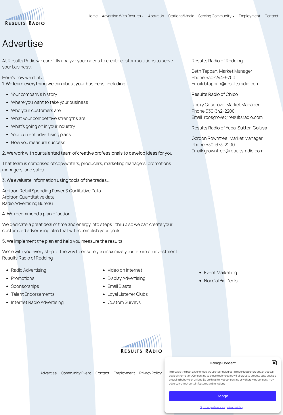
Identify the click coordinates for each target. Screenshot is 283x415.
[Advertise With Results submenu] (143, 16)
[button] (274, 363)
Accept (223, 396)
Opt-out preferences (212, 407)
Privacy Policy (235, 407)
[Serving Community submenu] (233, 16)
